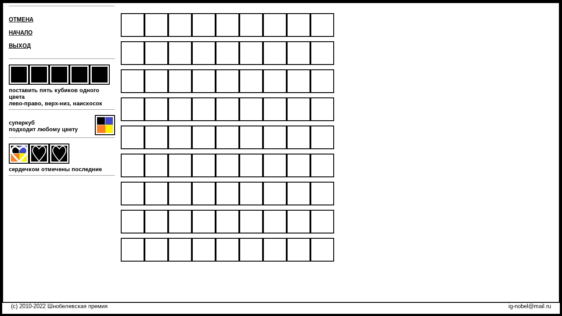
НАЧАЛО (20, 32)
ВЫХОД (20, 46)
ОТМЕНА (21, 19)
